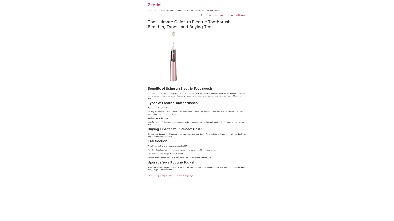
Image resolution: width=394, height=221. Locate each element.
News (203, 15)
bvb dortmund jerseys (236, 15)
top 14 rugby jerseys (216, 15)
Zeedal (154, 4)
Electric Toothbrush (186, 93)
